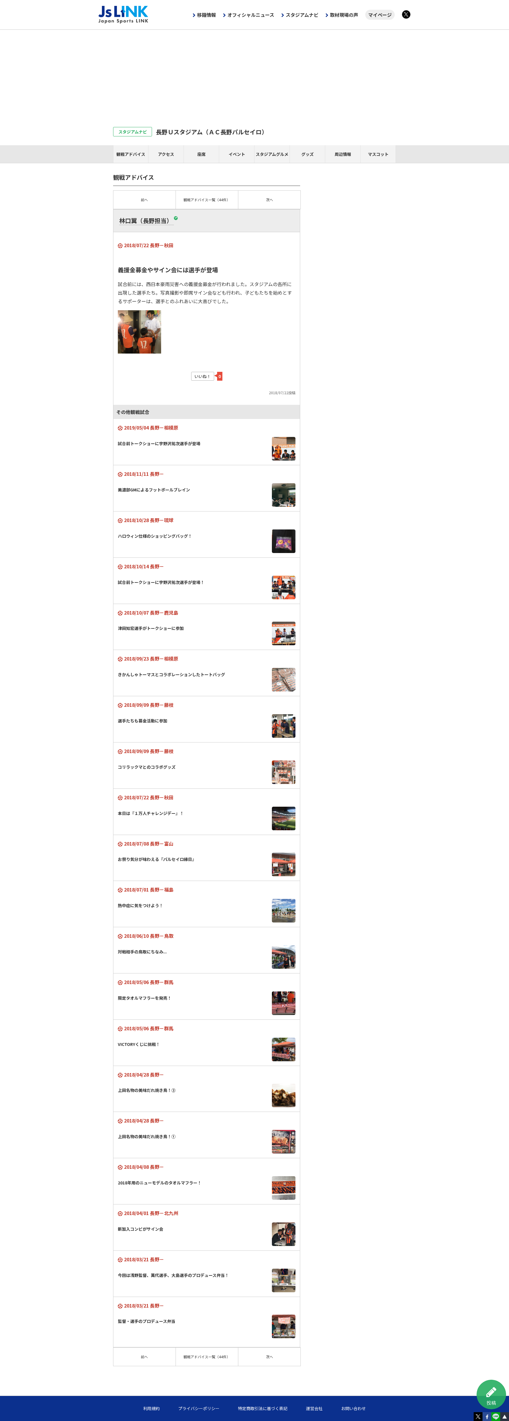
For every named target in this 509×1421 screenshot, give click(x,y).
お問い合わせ (353, 1408)
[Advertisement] (254, 74)
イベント (237, 154)
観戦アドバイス (130, 154)
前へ (144, 199)
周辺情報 (343, 154)
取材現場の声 (344, 14)
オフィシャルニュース (250, 14)
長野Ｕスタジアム (211, 132)
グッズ (307, 154)
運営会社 (314, 1408)
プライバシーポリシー (198, 1408)
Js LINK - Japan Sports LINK (123, 15)
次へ (269, 199)
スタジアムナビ (302, 14)
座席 (201, 154)
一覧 (207, 199)
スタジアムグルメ (272, 154)
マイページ (380, 14)
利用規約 (151, 1408)
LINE (495, 1416)
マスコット (378, 154)
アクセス (166, 154)
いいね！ (202, 376)
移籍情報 (206, 14)
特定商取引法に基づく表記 (262, 1408)
